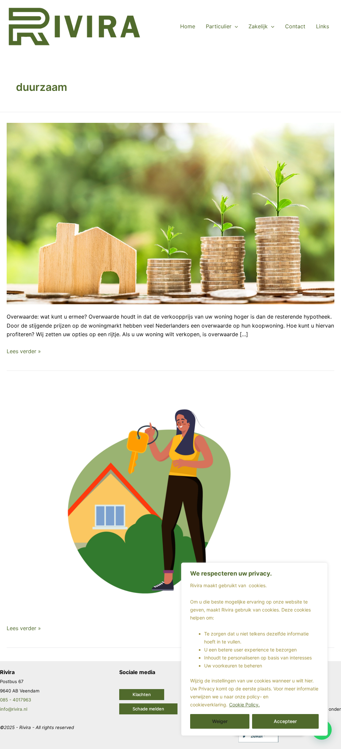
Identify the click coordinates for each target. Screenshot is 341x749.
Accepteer (285, 721)
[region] (254, 649)
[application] (234, 26)
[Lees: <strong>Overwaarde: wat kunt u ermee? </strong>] (170, 213)
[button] (141, 694)
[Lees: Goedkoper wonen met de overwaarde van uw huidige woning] (170, 499)
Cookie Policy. (244, 704)
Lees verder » (24, 351)
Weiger (219, 721)
